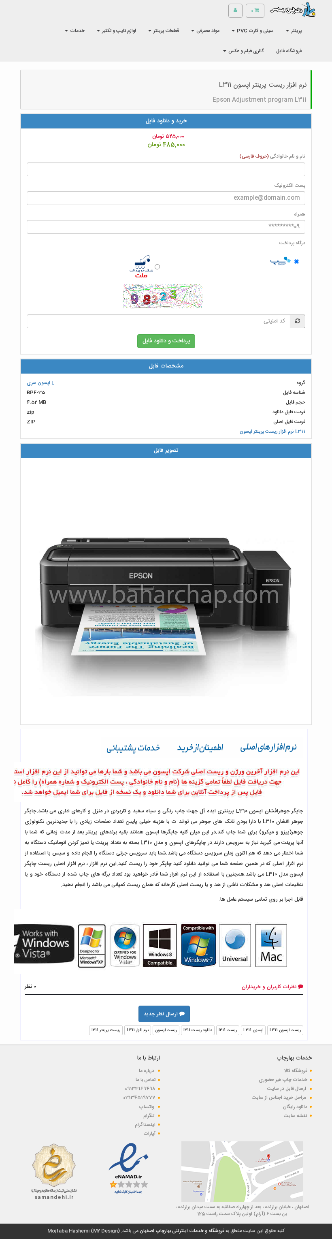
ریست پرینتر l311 (106, 1030)
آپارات (149, 1134)
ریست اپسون (166, 1030)
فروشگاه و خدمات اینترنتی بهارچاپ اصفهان (181, 1231)
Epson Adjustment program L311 (259, 100)
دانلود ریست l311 (197, 1030)
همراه (299, 214)
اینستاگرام (145, 1125)
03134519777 (139, 1098)
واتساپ (147, 1107)
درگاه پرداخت (292, 243)
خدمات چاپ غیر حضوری (283, 1080)
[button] (294, 31)
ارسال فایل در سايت (287, 1089)
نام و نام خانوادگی (272, 156)
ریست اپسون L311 (285, 1030)
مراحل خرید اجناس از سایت (279, 1098)
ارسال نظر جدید (161, 1014)
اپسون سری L (40, 383)
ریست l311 (228, 1030)
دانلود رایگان (295, 1107)
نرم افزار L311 (138, 1030)
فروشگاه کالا (295, 1071)
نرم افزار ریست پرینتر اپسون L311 (272, 431)
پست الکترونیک (289, 185)
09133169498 (140, 1089)
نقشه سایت (295, 1116)
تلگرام (149, 1116)
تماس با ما (145, 1080)
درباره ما (147, 1071)
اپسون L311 (253, 1030)
